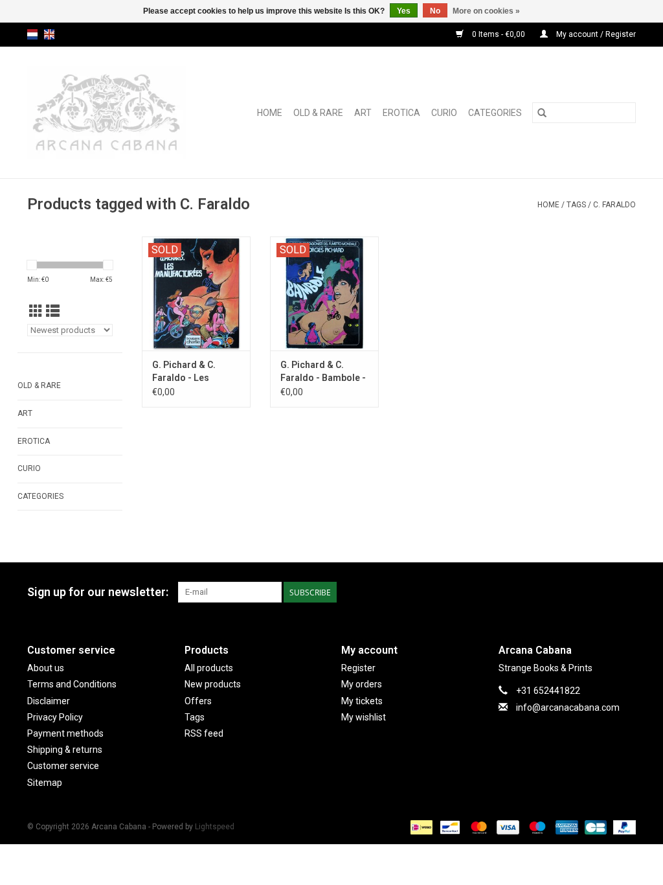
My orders (361, 684)
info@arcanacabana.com (568, 707)
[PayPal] (622, 826)
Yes (403, 11)
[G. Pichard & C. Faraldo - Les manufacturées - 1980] (196, 293)
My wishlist (363, 717)
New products (213, 684)
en (49, 34)
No (435, 11)
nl (32, 34)
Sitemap (44, 782)
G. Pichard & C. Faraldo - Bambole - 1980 (323, 372)
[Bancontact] (448, 826)
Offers (198, 701)
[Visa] (506, 826)
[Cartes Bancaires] (594, 826)
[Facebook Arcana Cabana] (602, 592)
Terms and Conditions (72, 684)
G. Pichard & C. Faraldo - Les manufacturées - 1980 (187, 372)
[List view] (53, 311)
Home (269, 113)
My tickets (362, 701)
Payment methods (65, 733)
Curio (444, 113)
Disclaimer (48, 701)
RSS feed (204, 733)
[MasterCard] (477, 826)
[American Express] (565, 826)
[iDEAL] (420, 826)
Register (358, 668)
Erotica (401, 113)
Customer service (63, 766)
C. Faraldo (614, 204)
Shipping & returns (64, 749)
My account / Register (595, 34)
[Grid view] (36, 311)
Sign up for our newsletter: (97, 592)
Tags (576, 204)
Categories (495, 113)
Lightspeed (214, 826)
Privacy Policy (55, 717)
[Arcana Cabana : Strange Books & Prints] (116, 112)
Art (363, 113)
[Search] (542, 112)
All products (209, 668)
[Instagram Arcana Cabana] (625, 592)
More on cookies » (486, 11)
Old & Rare (318, 113)
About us (45, 668)
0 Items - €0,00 (498, 34)
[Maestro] (535, 826)
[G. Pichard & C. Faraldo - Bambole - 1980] (324, 293)
